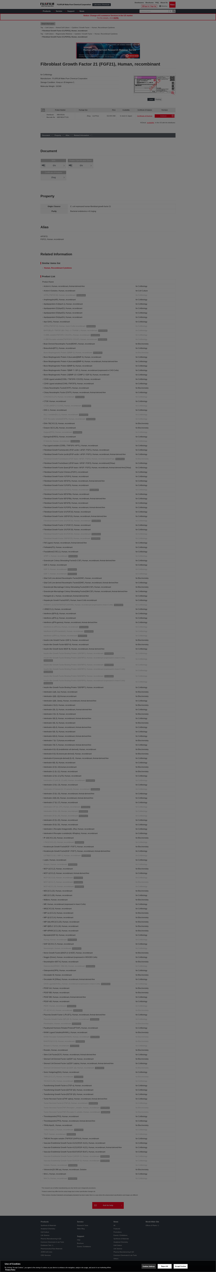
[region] (108, 1266)
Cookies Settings (149, 1266)
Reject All (164, 1266)
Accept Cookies (180, 1266)
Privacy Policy (10, 1270)
